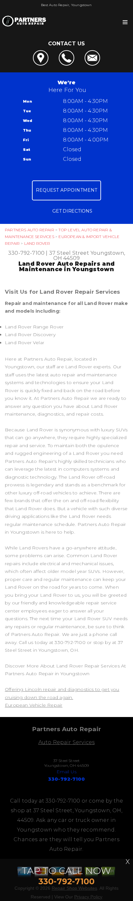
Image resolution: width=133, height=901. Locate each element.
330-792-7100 (26, 253)
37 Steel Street (69, 253)
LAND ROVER (37, 243)
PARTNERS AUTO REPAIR (29, 229)
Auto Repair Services (66, 742)
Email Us (66, 772)
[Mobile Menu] (125, 22)
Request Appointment (66, 190)
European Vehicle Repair (33, 705)
